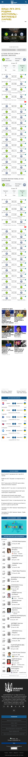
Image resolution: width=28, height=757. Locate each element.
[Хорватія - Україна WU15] (14, 403)
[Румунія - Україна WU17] (14, 437)
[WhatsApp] (16, 24)
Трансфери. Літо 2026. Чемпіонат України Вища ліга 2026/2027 (13, 508)
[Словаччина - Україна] (14, 423)
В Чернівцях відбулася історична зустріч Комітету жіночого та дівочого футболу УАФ (13, 504)
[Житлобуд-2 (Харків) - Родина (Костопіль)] (14, 77)
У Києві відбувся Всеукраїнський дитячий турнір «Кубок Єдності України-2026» (13, 491)
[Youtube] (23, 706)
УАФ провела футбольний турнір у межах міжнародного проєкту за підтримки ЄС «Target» (13, 496)
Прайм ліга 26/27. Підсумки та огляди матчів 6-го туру (13, 479)
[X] (9, 24)
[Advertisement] (14, 371)
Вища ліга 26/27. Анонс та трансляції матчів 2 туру (13, 500)
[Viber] (12, 24)
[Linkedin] (19, 24)
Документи (16, 752)
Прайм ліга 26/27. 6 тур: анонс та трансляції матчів (13, 488)
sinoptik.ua (19, 746)
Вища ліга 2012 (12, 29)
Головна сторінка (5, 5)
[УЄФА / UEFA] (14, 723)
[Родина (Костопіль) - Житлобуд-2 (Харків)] (14, 84)
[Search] (26, 2)
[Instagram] (7, 706)
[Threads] (14, 710)
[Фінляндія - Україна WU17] (14, 417)
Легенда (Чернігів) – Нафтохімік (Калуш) (22, 392)
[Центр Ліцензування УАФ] (14, 729)
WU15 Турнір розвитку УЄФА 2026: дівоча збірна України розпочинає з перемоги (12, 484)
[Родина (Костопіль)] (6, 36)
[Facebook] (2, 24)
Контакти (21, 752)
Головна (6, 752)
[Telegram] (6, 24)
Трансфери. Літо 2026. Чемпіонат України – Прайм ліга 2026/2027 (13, 513)
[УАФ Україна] (14, 720)
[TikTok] (15, 706)
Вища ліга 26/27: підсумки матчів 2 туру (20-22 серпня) (12, 475)
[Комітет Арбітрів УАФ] (14, 731)
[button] (2, 2)
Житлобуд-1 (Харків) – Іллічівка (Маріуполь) (7, 392)
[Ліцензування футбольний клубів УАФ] (14, 734)
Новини (11, 752)
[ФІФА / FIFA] (14, 726)
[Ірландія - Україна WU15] (14, 410)
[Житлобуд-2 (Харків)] (22, 36)
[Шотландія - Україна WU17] (14, 430)
